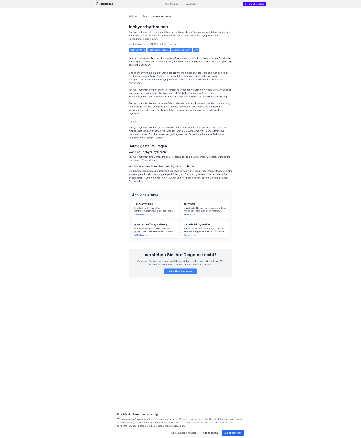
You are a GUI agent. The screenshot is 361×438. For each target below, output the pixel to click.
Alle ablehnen (210, 432)
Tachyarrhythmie (137, 50)
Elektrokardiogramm (181, 50)
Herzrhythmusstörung (159, 50)
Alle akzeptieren (232, 432)
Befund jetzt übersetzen (180, 271)
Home (134, 16)
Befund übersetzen (254, 4)
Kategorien (190, 4)
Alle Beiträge (171, 4)
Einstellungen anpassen (184, 432)
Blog (145, 16)
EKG (196, 50)
